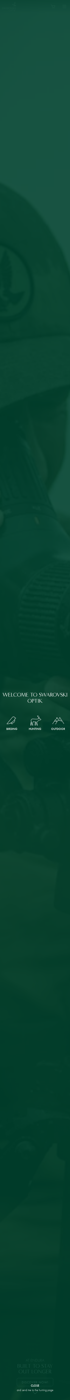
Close (35, 1385)
